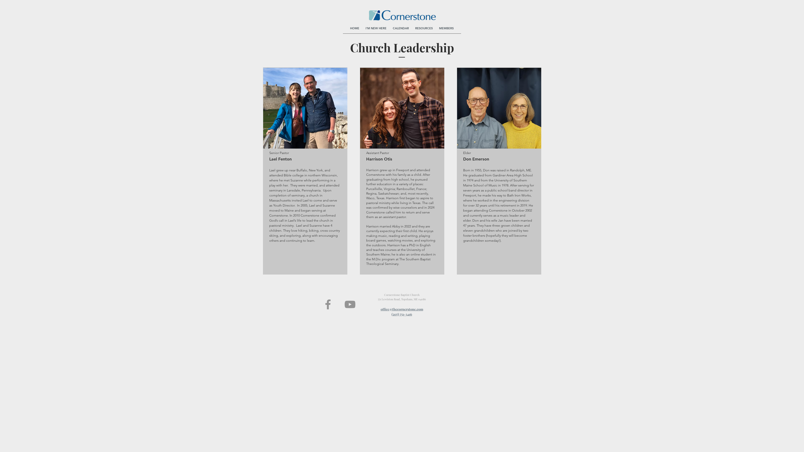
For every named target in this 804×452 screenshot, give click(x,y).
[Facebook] (328, 304)
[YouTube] (350, 304)
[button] (424, 28)
